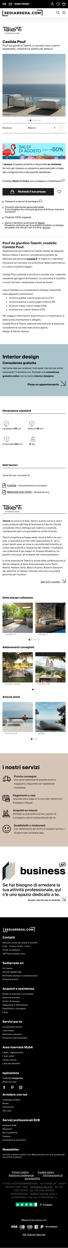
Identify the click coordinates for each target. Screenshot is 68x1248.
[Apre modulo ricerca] (58, 13)
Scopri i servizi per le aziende (44, 900)
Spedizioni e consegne (14, 1009)
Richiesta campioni (12, 1034)
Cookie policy (46, 1172)
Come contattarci (11, 950)
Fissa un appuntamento (43, 384)
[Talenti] (34, 30)
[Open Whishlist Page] (58, 4)
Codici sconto (9, 1060)
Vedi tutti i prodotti (50, 582)
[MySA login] (52, 4)
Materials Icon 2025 (19, 492)
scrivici (46, 228)
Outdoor (6, 1136)
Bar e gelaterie (9, 1133)
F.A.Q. (5, 1012)
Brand (5, 1103)
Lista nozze (8, 1031)
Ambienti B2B (9, 1125)
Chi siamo (7, 968)
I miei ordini (8, 1056)
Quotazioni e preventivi (14, 1140)
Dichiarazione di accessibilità (44, 1177)
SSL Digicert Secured (34, 1235)
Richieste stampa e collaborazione (20, 976)
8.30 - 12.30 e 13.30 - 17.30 (16, 946)
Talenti (41, 223)
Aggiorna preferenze (21, 1175)
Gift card (6, 1111)
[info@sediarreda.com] (10, 4)
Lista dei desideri (11, 1063)
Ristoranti (7, 1129)
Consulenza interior (12, 1027)
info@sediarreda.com (41, 1187)
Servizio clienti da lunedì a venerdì (19, 943)
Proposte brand (10, 979)
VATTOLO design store (13, 954)
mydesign (12, 1078)
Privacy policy (20, 1172)
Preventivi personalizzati (14, 1038)
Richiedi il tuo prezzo (31, 191)
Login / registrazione (12, 1052)
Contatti (8, 937)
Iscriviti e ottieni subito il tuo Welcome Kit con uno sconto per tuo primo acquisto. (33, 1156)
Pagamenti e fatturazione (15, 1005)
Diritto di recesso (11, 1001)
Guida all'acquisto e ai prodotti (18, 994)
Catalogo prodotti (11, 1100)
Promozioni (8, 1107)
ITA (4, 4)
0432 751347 (22, 4)
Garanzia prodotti (11, 998)
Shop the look (9, 1082)
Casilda (11, 485)
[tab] (28, 120)
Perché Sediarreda (11, 972)
